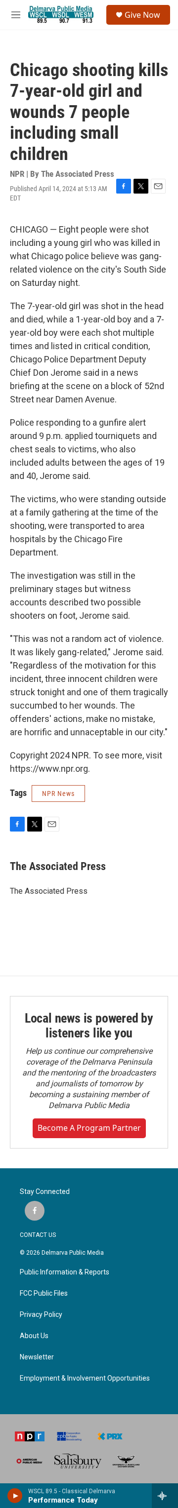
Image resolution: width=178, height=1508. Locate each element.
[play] (15, 1496)
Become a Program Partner (89, 1127)
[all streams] (165, 1495)
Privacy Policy (41, 1314)
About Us (34, 1336)
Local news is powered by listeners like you (89, 1025)
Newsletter (37, 1357)
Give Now (142, 14)
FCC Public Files (44, 1293)
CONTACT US (38, 1234)
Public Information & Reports (64, 1272)
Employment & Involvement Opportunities (85, 1378)
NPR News (58, 793)
